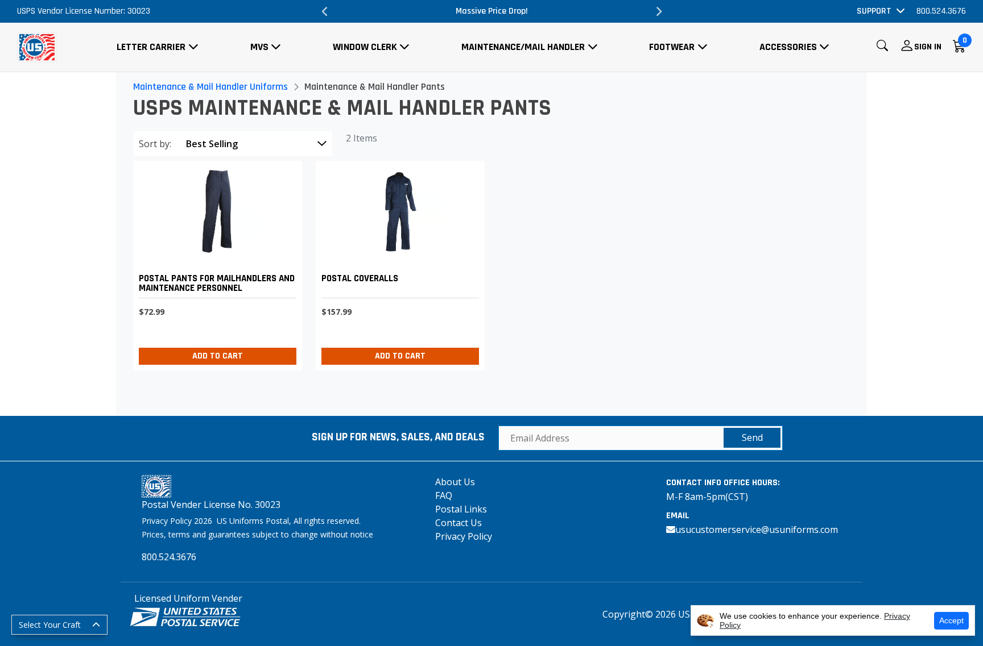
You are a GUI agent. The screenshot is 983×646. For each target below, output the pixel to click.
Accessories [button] (788, 46)
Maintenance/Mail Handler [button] (523, 46)
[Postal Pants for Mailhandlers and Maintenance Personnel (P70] (214, 263)
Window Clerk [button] (365, 46)
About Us (455, 482)
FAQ (443, 495)
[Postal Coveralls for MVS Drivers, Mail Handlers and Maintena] (397, 263)
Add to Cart (217, 356)
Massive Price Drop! (492, 11)
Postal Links (461, 509)
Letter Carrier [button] (151, 46)
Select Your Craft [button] (50, 624)
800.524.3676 (941, 11)
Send (752, 437)
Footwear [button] (672, 46)
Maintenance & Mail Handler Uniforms (210, 86)
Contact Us (458, 522)
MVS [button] (259, 46)
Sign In (927, 47)
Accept (951, 620)
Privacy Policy (463, 536)
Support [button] (874, 11)
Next (658, 11)
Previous (325, 11)
